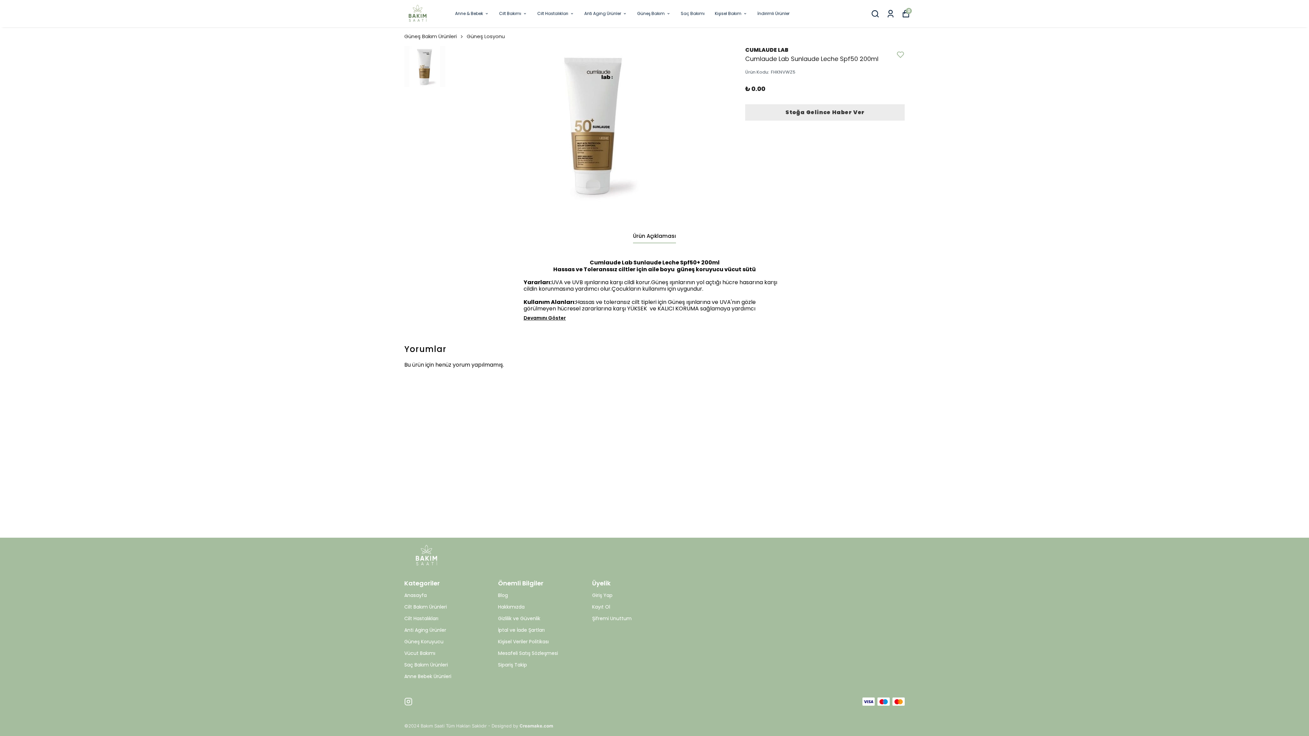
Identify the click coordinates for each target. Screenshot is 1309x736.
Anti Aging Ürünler (602, 13)
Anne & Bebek (469, 13)
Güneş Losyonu (486, 36)
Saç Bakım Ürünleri (426, 664)
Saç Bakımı (693, 13)
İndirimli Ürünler (773, 13)
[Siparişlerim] (890, 14)
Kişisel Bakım (728, 13)
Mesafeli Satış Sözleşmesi (528, 653)
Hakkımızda (511, 606)
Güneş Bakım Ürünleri (430, 36)
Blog (503, 595)
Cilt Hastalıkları (552, 13)
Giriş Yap (602, 595)
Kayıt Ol (601, 606)
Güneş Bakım (651, 13)
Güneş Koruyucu (423, 641)
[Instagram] (408, 701)
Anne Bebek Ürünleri (427, 676)
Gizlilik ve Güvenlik (519, 618)
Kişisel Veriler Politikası (523, 641)
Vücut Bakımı (419, 653)
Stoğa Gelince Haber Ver (824, 112)
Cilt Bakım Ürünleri (425, 606)
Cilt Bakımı (510, 13)
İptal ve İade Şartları (521, 630)
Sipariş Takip (512, 664)
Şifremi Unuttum (612, 618)
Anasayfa (415, 595)
